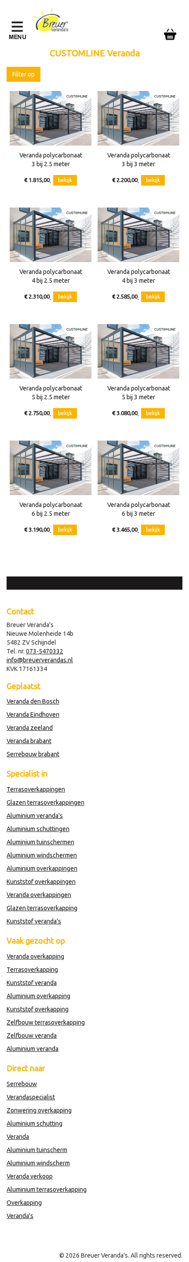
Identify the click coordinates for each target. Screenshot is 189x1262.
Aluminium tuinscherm (37, 1149)
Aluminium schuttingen (38, 828)
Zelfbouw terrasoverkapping (46, 1022)
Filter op (23, 74)
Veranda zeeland (30, 727)
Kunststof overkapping (38, 1009)
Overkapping (24, 1202)
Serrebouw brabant (33, 754)
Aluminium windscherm (38, 1163)
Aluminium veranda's (35, 815)
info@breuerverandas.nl (40, 660)
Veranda (18, 1136)
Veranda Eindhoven (33, 714)
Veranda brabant (29, 740)
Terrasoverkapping (32, 969)
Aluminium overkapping (38, 995)
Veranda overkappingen (39, 894)
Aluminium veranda (32, 1048)
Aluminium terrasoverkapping (47, 1189)
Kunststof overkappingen (41, 881)
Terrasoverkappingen (36, 789)
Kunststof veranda (32, 982)
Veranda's (20, 1215)
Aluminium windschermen (42, 855)
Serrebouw (22, 1083)
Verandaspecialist (31, 1097)
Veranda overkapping (35, 956)
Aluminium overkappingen (42, 868)
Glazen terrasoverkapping (42, 908)
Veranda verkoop (30, 1176)
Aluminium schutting (34, 1123)
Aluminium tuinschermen (40, 842)
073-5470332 (44, 651)
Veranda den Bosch (33, 701)
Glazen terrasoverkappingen (45, 802)
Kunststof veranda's (34, 921)
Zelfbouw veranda (32, 1035)
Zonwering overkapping (39, 1110)
